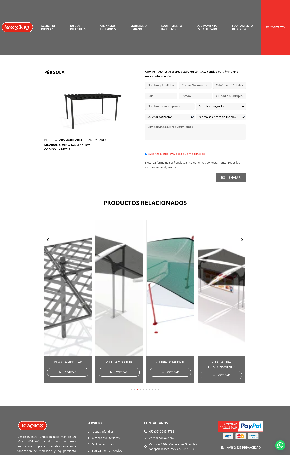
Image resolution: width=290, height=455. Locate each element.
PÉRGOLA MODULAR (68, 362)
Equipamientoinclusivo (171, 27)
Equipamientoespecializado (207, 27)
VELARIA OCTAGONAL (170, 362)
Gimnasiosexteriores (108, 27)
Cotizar (71, 372)
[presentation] (48, 240)
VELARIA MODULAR (119, 362)
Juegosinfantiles (78, 27)
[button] (131, 389)
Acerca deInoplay (48, 27)
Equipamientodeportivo (242, 27)
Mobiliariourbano (138, 27)
